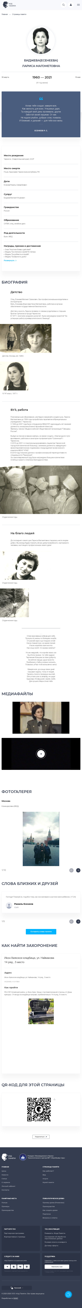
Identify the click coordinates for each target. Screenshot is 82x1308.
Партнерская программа (14, 1233)
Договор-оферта (51, 1245)
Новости (5, 1175)
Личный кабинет (8, 1186)
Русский (17, 1288)
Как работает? (48, 1171)
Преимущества (8, 1210)
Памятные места (9, 1198)
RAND (15, 1298)
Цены (4, 1171)
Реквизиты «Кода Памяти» (55, 1233)
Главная (5, 1167)
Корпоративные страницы (14, 1237)
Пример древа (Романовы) (53, 1203)
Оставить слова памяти (41, 932)
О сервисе (6, 1182)
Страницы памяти (51, 1167)
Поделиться (40, 1137)
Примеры (5, 1206)
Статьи (4, 1179)
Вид (44, 1175)
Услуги (45, 1179)
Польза (4, 1203)
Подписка (47, 1214)
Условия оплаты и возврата (56, 1242)
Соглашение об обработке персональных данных (55, 1237)
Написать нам (56, 1267)
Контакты (5, 1190)
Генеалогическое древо (53, 1198)
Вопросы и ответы (50, 1218)
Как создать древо (50, 1210)
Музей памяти (48, 1182)
